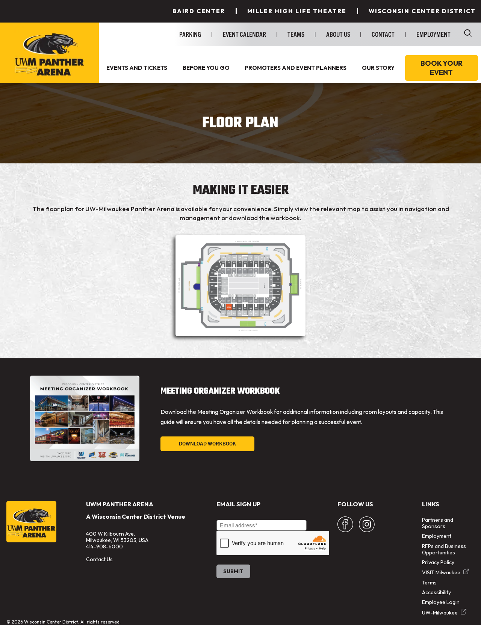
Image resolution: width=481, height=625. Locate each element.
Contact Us (99, 559)
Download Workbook (207, 443)
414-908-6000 (104, 546)
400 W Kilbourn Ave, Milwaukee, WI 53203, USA (117, 536)
